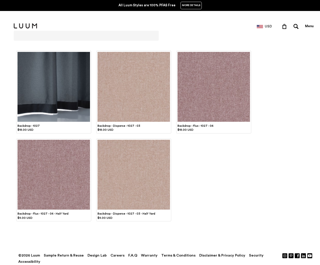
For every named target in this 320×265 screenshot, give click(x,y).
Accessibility (29, 262)
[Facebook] (297, 255)
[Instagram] (285, 255)
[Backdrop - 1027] (54, 52)
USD (268, 26)
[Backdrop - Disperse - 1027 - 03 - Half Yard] (134, 140)
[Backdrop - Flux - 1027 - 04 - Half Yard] (54, 140)
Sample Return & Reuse (64, 255)
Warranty (149, 255)
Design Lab (97, 255)
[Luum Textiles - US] (25, 27)
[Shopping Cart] (285, 26)
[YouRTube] (310, 255)
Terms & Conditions (178, 255)
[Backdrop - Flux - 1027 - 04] (214, 52)
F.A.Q (132, 255)
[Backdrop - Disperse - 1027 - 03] (134, 52)
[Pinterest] (291, 255)
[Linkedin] (303, 255)
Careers (117, 255)
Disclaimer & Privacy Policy (222, 255)
